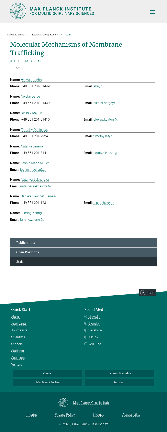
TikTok (93, 337)
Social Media (96, 310)
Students (17, 351)
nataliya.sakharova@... (36, 186)
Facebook (95, 330)
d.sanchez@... (103, 203)
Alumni (16, 317)
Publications (25, 243)
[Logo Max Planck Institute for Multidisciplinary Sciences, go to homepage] (76, 11)
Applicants (18, 323)
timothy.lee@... (104, 136)
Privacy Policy (65, 415)
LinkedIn (94, 317)
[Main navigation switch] (152, 12)
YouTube (94, 344)
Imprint (32, 415)
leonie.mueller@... (33, 169)
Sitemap (98, 415)
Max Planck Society (48, 382)
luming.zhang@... (32, 219)
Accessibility (131, 415)
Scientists (18, 337)
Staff (19, 262)
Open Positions (27, 252)
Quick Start (20, 310)
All (39, 61)
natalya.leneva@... (106, 153)
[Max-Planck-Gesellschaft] (65, 403)
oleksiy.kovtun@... (106, 119)
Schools (17, 344)
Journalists (19, 330)
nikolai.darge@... (105, 103)
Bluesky (94, 323)
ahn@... (98, 86)
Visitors (16, 364)
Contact (48, 373)
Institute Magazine (119, 373)
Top (151, 293)
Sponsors (18, 358)
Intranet (119, 382)
